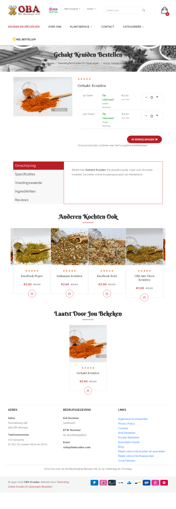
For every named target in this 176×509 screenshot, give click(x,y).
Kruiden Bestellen (128, 437)
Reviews (22, 200)
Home (50, 63)
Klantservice (80, 26)
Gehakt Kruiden (88, 373)
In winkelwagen (143, 139)
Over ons (54, 26)
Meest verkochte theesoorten (136, 456)
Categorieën (132, 26)
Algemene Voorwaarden (133, 419)
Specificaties (25, 174)
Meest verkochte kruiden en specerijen (141, 451)
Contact (107, 26)
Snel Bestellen (126, 432)
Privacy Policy (126, 423)
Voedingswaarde (28, 183)
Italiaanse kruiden (69, 276)
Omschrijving (25, 166)
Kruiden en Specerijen (24, 26)
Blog (121, 446)
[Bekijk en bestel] (32, 293)
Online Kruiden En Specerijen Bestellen (30, 486)
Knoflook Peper (32, 276)
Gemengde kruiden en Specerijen (78, 63)
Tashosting (63, 482)
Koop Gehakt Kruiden (116, 63)
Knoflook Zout (107, 276)
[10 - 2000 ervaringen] (53, 8)
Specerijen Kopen (129, 442)
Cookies (123, 428)
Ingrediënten (25, 191)
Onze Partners (126, 460)
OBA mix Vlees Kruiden (144, 278)
